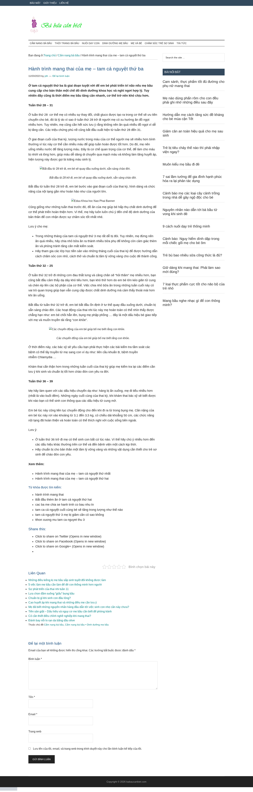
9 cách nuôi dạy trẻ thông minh (186, 226)
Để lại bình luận (61, 76)
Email (32, 714)
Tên (31, 697)
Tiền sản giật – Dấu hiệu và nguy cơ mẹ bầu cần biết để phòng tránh (70, 611)
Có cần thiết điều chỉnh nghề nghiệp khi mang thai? (59, 615)
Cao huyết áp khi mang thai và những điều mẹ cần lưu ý (62, 602)
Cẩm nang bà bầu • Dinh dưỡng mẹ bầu (87, 624)
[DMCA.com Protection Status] (8, 789)
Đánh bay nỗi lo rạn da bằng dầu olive (51, 620)
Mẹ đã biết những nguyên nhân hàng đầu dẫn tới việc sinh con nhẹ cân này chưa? (78, 606)
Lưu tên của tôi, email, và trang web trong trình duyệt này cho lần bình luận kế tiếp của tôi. (87, 748)
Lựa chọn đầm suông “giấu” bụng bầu (51, 593)
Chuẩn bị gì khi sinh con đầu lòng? (49, 598)
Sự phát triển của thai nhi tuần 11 (48, 589)
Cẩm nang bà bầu (54, 624)
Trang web (34, 731)
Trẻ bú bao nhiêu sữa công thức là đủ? (192, 255)
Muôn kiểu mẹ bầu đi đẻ (181, 164)
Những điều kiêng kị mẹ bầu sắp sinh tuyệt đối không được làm (67, 580)
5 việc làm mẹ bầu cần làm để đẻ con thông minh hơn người (65, 584)
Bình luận (35, 659)
